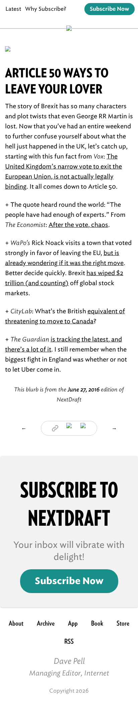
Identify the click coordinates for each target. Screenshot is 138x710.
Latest (13, 9)
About (16, 623)
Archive (46, 623)
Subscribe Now (109, 9)
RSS (69, 641)
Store (123, 623)
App (73, 623)
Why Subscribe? (45, 9)
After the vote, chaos (78, 225)
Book (97, 623)
